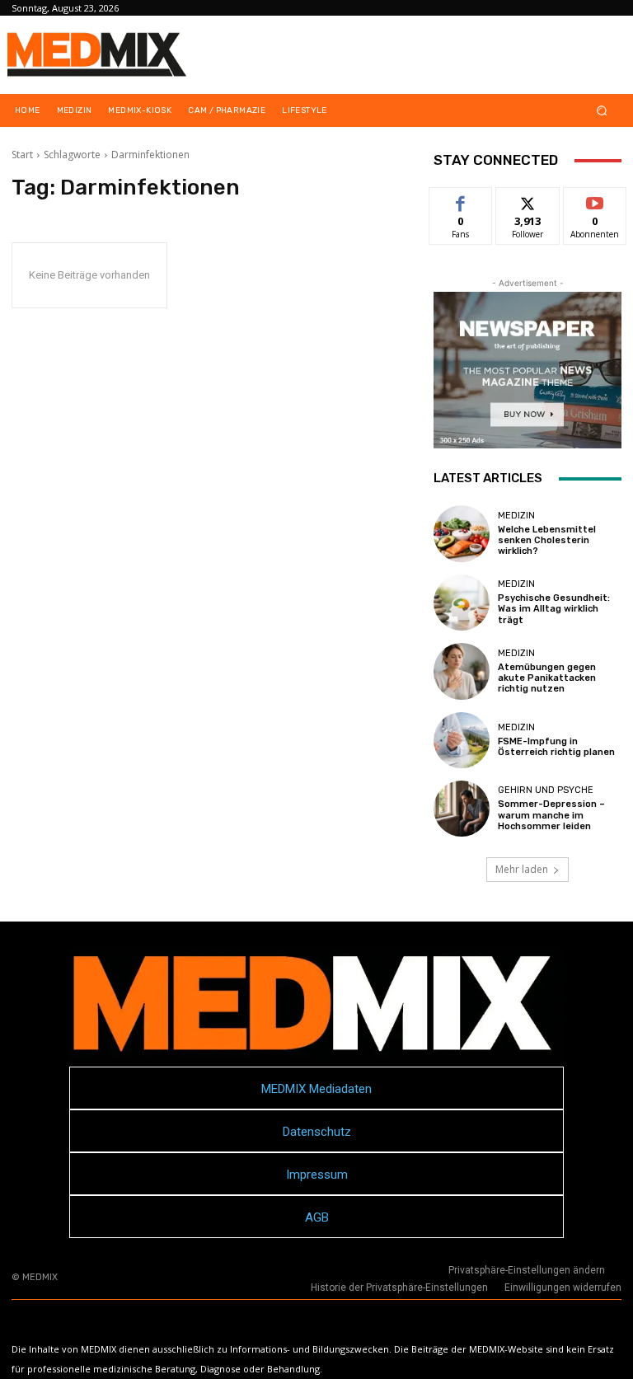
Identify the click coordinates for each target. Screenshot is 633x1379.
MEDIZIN (516, 515)
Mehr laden (521, 869)
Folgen (527, 200)
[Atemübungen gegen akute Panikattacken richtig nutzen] (462, 671)
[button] (602, 111)
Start (22, 155)
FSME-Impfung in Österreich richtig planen (556, 747)
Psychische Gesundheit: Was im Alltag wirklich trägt (554, 609)
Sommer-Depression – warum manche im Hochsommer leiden (551, 815)
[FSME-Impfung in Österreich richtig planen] (462, 740)
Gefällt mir (461, 206)
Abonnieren (595, 200)
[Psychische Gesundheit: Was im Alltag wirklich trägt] (462, 603)
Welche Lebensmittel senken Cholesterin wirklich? (547, 540)
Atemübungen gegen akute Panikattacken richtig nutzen (547, 678)
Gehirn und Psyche (545, 790)
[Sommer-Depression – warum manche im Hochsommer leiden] (462, 809)
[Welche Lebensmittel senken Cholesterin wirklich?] (462, 533)
